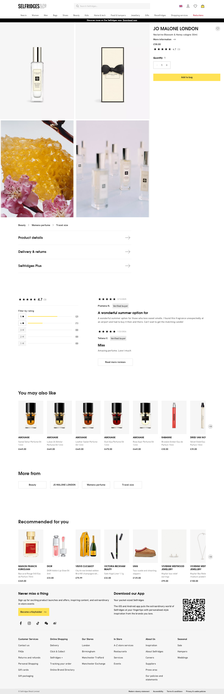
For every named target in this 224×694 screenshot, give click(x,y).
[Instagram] (29, 625)
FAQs (21, 651)
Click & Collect (57, 651)
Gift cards (23, 669)
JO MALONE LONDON (175, 28)
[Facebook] (20, 625)
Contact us (23, 645)
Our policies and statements (154, 677)
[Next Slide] (210, 426)
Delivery (54, 645)
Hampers (182, 651)
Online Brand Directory (62, 669)
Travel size (62, 225)
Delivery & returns (32, 252)
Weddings (183, 657)
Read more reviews (115, 362)
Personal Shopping (28, 663)
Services (118, 657)
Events (117, 663)
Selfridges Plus (30, 266)
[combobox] (114, 6)
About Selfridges (154, 651)
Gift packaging (25, 675)
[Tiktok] (37, 625)
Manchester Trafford (93, 657)
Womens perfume (41, 225)
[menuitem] (24, 15)
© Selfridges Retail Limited (28, 691)
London (86, 645)
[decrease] (157, 65)
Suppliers (151, 663)
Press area (151, 669)
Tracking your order (60, 663)
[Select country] (181, 6)
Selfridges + (56, 657)
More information (162, 39)
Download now (130, 20)
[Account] (188, 6)
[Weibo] (54, 625)
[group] (112, 426)
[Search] (77, 6)
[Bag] (203, 6)
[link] (30, 443)
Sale (180, 645)
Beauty (22, 225)
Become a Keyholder (31, 611)
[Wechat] (46, 625)
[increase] (166, 65)
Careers (150, 657)
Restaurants (120, 651)
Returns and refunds (29, 657)
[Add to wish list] (217, 28)
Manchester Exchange (93, 663)
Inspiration (151, 645)
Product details (30, 237)
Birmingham (88, 651)
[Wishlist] (195, 6)
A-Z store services (123, 645)
